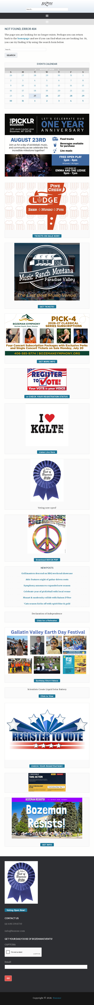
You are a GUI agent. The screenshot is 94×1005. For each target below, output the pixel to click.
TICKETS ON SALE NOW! (47, 236)
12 (47, 85)
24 (23, 96)
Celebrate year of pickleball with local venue (47, 591)
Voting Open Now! (16, 910)
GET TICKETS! (47, 306)
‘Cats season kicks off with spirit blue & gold (47, 603)
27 (23, 75)
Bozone (57, 998)
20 (59, 90)
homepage (23, 38)
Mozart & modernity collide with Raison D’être (47, 597)
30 (59, 75)
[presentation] (23, 952)
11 (35, 85)
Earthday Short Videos (47, 680)
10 (23, 85)
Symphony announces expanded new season (47, 585)
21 (71, 90)
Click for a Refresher (47, 620)
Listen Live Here (47, 452)
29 (47, 75)
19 (47, 90)
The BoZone (47, 4)
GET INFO (47, 844)
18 (35, 90)
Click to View (47, 696)
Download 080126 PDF (47, 559)
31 (71, 75)
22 (83, 90)
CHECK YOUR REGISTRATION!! (47, 766)
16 (11, 90)
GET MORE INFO (47, 361)
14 (71, 85)
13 (59, 85)
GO (8, 978)
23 (11, 96)
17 (23, 90)
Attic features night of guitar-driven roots (47, 579)
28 (35, 75)
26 (11, 75)
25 (35, 96)
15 (83, 85)
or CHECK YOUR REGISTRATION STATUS (47, 396)
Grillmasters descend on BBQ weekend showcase (47, 573)
